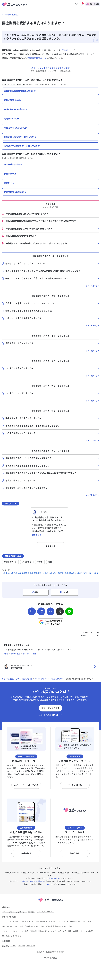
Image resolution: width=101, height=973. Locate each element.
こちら (48, 884)
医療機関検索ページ (37, 58)
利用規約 (5, 85)
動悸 (50, 562)
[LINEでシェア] (69, 611)
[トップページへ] (50, 902)
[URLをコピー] (32, 611)
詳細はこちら (68, 50)
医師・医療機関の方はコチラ (50, 715)
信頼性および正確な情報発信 (32, 881)
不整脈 (39, 562)
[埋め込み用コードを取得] (50, 611)
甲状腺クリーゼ (10, 562)
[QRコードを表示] (41, 611)
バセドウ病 (26, 562)
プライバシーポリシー (17, 85)
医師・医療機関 (53, 878)
